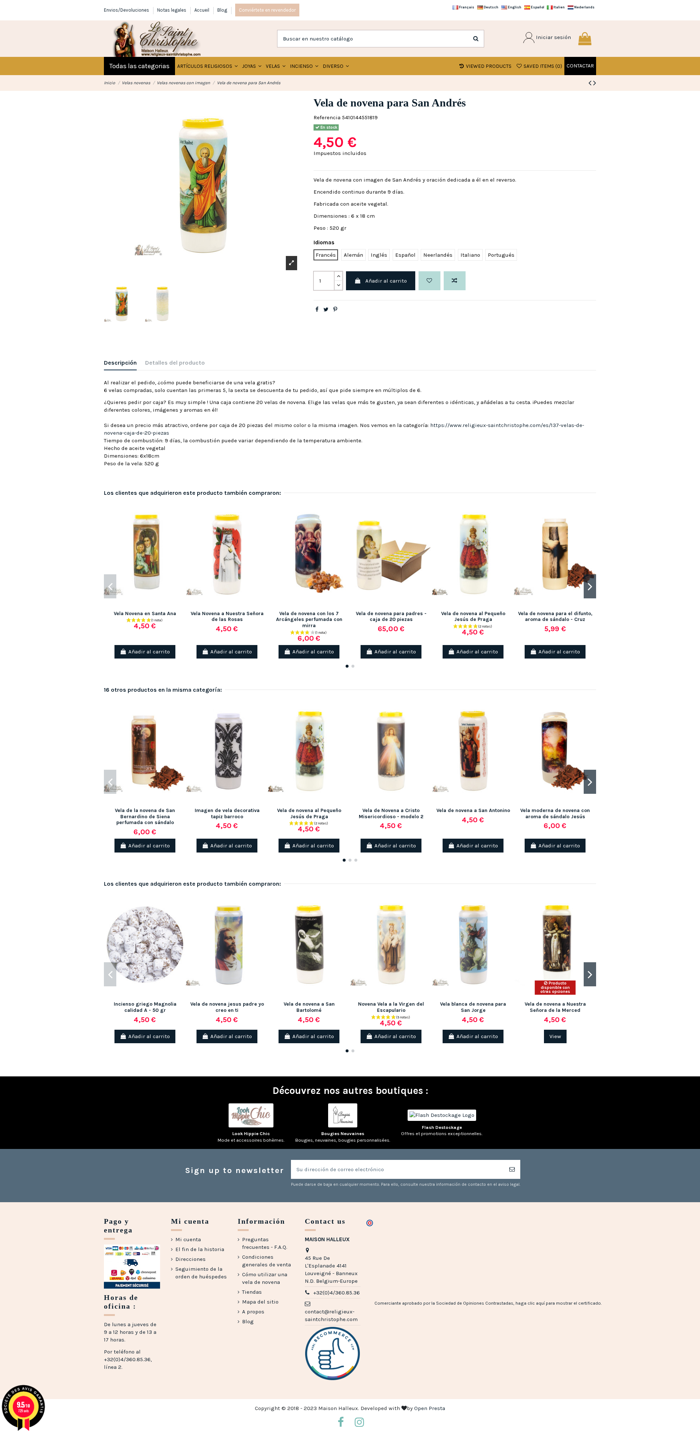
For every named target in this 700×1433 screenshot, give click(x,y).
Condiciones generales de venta (266, 1261)
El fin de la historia (199, 1249)
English (514, 7)
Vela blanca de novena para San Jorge (473, 1007)
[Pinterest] (335, 309)
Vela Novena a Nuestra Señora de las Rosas (227, 616)
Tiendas (252, 1292)
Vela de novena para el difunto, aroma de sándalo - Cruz (555, 616)
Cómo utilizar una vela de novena (264, 1278)
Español (537, 7)
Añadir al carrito (386, 280)
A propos (253, 1311)
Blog (222, 10)
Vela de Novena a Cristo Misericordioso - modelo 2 (391, 813)
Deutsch (490, 7)
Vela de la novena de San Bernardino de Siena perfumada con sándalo (145, 816)
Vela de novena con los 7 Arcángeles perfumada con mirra (309, 619)
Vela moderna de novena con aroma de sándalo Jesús (555, 813)
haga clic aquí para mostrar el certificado (558, 1303)
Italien (559, 7)
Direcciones (190, 1259)
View (555, 1036)
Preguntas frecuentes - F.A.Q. (264, 1243)
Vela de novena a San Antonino (473, 810)
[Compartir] (317, 309)
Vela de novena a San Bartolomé (309, 1007)
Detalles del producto (175, 362)
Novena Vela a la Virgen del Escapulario (391, 1007)
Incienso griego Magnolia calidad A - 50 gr (145, 1007)
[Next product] (594, 83)
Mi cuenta (188, 1239)
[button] (252, 66)
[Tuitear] (325, 309)
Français (466, 7)
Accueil (202, 10)
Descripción (120, 362)
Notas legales (172, 10)
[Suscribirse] (512, 1169)
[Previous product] (590, 83)
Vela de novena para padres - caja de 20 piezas (391, 616)
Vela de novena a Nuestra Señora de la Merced (555, 1007)
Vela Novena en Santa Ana (145, 613)
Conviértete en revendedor (267, 10)
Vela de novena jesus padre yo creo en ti (227, 1007)
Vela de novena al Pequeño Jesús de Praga (473, 616)
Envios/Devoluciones (127, 10)
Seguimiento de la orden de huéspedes (201, 1273)
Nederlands (584, 7)
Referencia (327, 117)
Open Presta (429, 1408)
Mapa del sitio (260, 1301)
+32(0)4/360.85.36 (336, 1292)
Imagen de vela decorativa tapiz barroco (227, 813)
